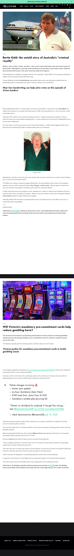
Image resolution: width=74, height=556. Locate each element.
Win (56, 6)
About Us (7, 540)
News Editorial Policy (46, 540)
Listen (26, 6)
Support (58, 540)
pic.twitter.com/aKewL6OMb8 (49, 409)
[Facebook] (60, 5)
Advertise (66, 540)
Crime (47, 6)
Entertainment (39, 6)
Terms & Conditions (19, 540)
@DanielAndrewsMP (24, 409)
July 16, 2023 (51, 414)
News (52, 6)
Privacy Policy (32, 540)
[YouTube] (67, 5)
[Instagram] (65, 5)
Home (21, 6)
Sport (31, 6)
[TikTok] (70, 5)
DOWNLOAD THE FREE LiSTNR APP (37, 2)
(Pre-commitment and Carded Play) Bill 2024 (40, 370)
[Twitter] (62, 5)
